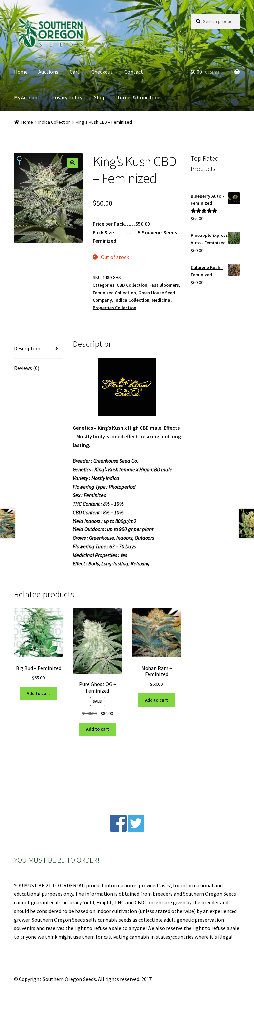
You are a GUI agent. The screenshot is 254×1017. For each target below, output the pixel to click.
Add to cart (38, 693)
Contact (133, 71)
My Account (27, 97)
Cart (75, 71)
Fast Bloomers (164, 285)
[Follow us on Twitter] (136, 829)
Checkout (102, 71)
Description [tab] (27, 348)
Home (21, 71)
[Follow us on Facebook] (118, 829)
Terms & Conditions (139, 97)
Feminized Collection (114, 293)
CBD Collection (132, 285)
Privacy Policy (66, 97)
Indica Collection (54, 122)
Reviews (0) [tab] (26, 368)
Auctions (48, 71)
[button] (72, 163)
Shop (100, 97)
